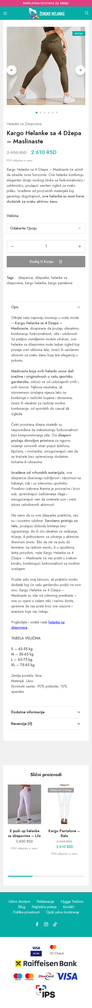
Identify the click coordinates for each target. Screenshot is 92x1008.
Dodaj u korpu (42, 261)
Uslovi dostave (19, 901)
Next (80, 70)
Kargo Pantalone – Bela (64, 833)
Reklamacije (45, 901)
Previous (12, 70)
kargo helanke (35, 283)
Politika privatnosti (26, 912)
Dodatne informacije (27, 712)
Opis (14, 307)
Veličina (12, 215)
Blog (21, 906)
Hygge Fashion (72, 901)
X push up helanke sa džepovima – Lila (24, 833)
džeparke (42, 277)
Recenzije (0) (21, 723)
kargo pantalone (60, 283)
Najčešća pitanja (44, 906)
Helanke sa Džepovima (24, 123)
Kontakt (68, 906)
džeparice (25, 277)
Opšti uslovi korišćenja (62, 912)
